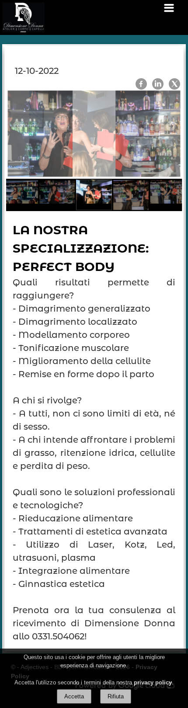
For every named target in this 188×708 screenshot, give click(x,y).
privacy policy (153, 682)
